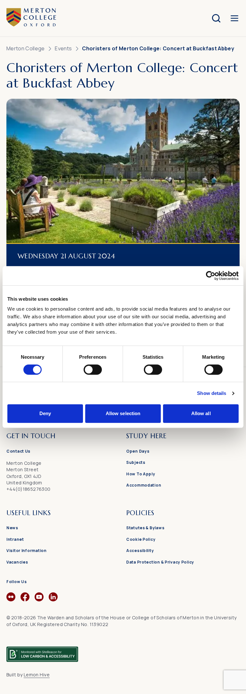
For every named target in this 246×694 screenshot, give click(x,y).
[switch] (93, 369)
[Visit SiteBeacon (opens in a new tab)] (42, 651)
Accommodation (143, 485)
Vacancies (17, 562)
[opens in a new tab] (10, 599)
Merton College (25, 48)
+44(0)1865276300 (28, 489)
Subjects (135, 462)
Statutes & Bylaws (145, 528)
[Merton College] (31, 18)
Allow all (201, 413)
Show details (211, 393)
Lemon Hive (37, 675)
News (12, 528)
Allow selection (123, 413)
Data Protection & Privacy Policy (160, 562)
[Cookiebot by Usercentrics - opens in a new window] (211, 275)
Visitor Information (26, 550)
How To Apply (140, 474)
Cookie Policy (140, 539)
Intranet (15, 539)
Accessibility (140, 550)
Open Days (137, 451)
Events (63, 48)
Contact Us (18, 451)
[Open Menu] (234, 18)
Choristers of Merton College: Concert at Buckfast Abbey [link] (158, 48)
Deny (45, 413)
